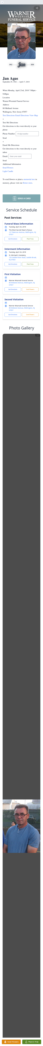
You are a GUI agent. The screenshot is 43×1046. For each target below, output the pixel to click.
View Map (33, 115)
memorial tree (29, 179)
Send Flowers (30, 289)
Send (5, 138)
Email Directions (22, 115)
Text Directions (9, 115)
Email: (5, 156)
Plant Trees (30, 239)
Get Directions (12, 239)
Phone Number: (9, 133)
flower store (27, 182)
